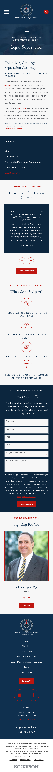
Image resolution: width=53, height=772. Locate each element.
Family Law (26, 651)
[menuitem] (26, 151)
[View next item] (31, 260)
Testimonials (27, 672)
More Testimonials (27, 271)
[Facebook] (33, 695)
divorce (8, 85)
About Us (26, 606)
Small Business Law (26, 656)
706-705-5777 (26, 732)
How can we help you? (16, 461)
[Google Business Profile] (19, 695)
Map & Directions (26, 719)
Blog (26, 667)
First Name (11, 421)
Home (26, 641)
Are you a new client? (15, 453)
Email (8, 445)
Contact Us (27, 681)
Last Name (11, 429)
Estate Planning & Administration (26, 662)
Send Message (26, 504)
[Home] (26, 12)
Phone (9, 437)
